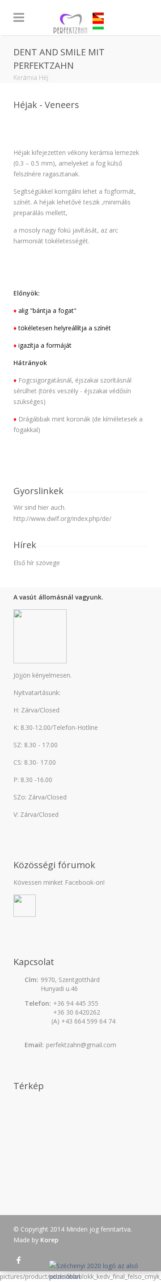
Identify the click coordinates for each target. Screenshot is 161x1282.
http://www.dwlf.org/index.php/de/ (62, 518)
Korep (49, 1240)
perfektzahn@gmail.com (81, 1045)
